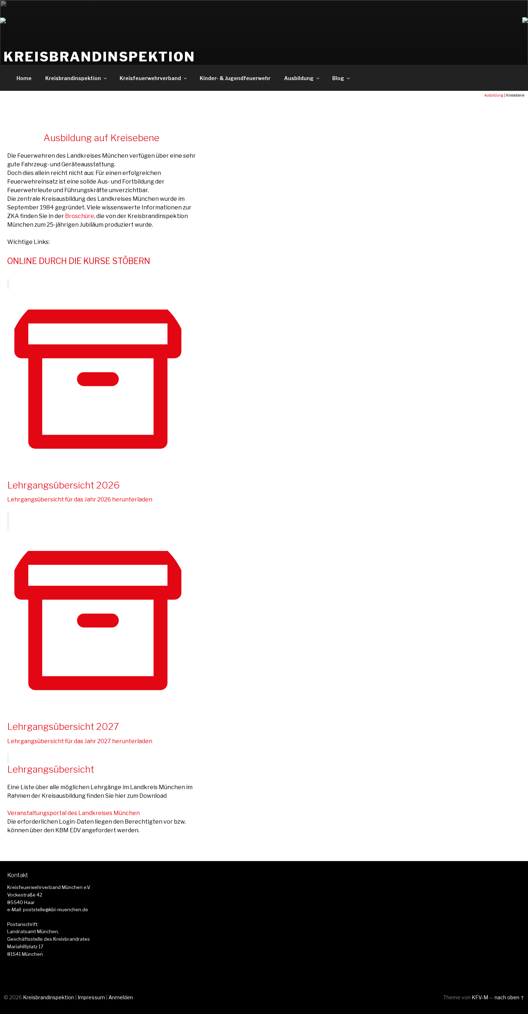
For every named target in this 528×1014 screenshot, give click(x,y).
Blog (338, 78)
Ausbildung (299, 78)
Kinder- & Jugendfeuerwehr (235, 78)
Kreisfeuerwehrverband (150, 78)
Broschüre (79, 216)
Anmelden (120, 997)
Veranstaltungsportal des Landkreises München (73, 813)
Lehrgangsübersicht (50, 769)
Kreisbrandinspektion (99, 57)
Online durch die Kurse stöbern (78, 261)
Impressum (91, 997)
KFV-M (480, 997)
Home (24, 78)
